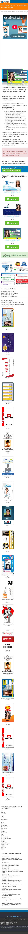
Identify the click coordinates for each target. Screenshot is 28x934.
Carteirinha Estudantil (7, 11)
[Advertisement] (14, 54)
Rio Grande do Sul (5, 843)
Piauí (2, 834)
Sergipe (2, 846)
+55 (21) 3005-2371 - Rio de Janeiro (9, 296)
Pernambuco (4, 832)
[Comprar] (12, 185)
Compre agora (13, 199)
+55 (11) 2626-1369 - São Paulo (8, 291)
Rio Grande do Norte (6, 838)
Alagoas (3, 812)
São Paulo (3, 847)
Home (2, 11)
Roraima (3, 841)
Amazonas (3, 813)
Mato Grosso (4, 828)
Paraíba (3, 831)
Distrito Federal (4, 819)
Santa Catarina (4, 844)
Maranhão (3, 824)
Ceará (2, 818)
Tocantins (3, 848)
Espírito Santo (4, 821)
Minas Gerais (4, 825)
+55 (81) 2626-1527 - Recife (7, 294)
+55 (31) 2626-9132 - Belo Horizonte (9, 293)
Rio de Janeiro (4, 837)
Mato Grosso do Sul (5, 826)
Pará (2, 829)
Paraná (2, 835)
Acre (2, 810)
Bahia (2, 816)
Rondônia (3, 840)
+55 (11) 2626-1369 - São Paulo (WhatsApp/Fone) (14, 919)
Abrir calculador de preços (11, 170)
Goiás (2, 822)
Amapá (2, 815)
